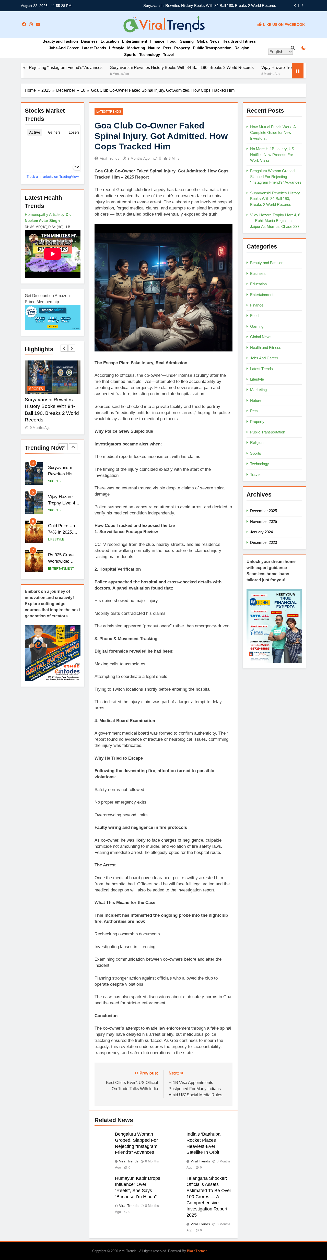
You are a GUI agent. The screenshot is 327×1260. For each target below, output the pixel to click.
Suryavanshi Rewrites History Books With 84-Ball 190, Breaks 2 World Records (209, 6)
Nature (154, 48)
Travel (168, 54)
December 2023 (263, 542)
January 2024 (261, 532)
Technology (149, 54)
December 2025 (263, 511)
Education (110, 41)
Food (172, 41)
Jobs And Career (64, 48)
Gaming (187, 41)
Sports (130, 54)
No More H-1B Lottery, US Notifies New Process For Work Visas (272, 154)
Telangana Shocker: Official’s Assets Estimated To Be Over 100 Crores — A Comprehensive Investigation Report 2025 (208, 1197)
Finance (157, 41)
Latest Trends (94, 48)
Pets (167, 48)
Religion (242, 48)
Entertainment (134, 41)
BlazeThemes (197, 1251)
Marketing (136, 48)
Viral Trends (109, 158)
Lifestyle (116, 48)
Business (89, 41)
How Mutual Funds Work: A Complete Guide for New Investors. (273, 132)
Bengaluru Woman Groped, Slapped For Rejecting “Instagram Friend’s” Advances (275, 176)
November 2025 (263, 521)
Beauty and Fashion (60, 41)
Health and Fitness (239, 41)
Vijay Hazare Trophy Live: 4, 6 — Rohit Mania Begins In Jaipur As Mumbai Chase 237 (275, 221)
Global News (208, 41)
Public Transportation (212, 48)
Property (182, 48)
